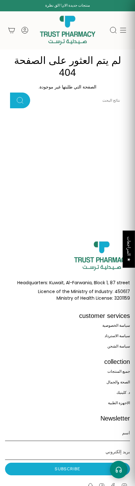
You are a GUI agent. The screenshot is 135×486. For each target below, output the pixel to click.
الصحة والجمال (118, 382)
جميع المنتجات (118, 371)
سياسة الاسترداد (117, 335)
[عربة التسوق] (11, 30)
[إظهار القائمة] (123, 30)
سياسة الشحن (118, 346)
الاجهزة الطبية (119, 402)
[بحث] (20, 100)
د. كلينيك (123, 392)
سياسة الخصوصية (116, 325)
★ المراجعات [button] (129, 249)
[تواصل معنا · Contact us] (118, 469)
